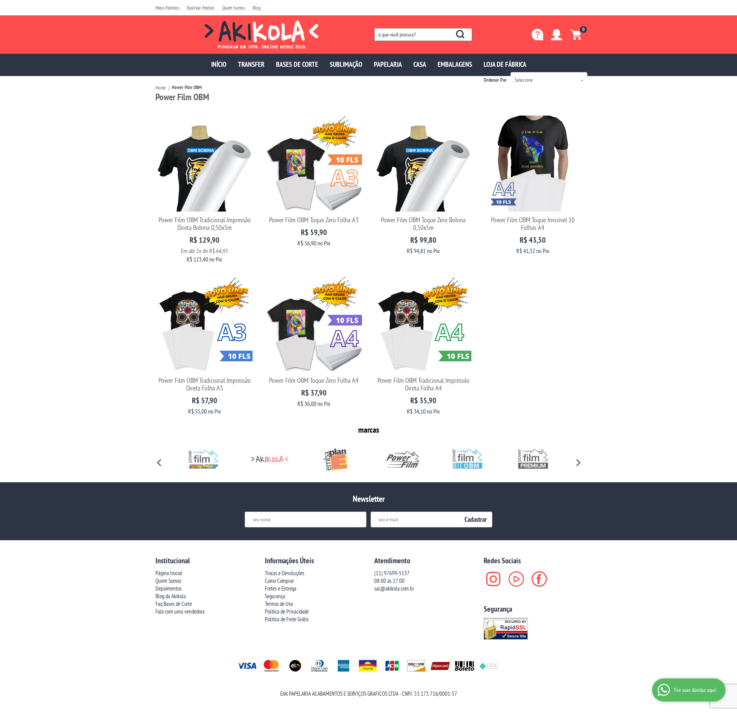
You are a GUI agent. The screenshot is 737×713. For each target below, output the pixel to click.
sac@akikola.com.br (394, 588)
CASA (419, 64)
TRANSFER (251, 64)
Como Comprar (279, 580)
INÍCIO (218, 64)
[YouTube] (516, 579)
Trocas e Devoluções (284, 573)
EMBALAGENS (455, 64)
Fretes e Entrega (280, 588)
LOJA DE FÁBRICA (505, 64)
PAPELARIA (388, 64)
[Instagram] (493, 579)
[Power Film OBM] (467, 459)
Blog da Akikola (170, 596)
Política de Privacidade (287, 611)
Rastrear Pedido (201, 8)
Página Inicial (168, 573)
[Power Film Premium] (533, 459)
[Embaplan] (335, 459)
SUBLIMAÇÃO (346, 64)
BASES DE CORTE (297, 64)
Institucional (172, 561)
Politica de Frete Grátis (287, 619)
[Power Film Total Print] (204, 459)
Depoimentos (168, 588)
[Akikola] (270, 459)
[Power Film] (401, 459)
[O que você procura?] (460, 34)
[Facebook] (539, 579)
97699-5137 (392, 573)
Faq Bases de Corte (173, 603)
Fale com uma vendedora (180, 611)
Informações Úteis (289, 561)
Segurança (275, 596)
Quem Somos (233, 8)
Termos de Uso (279, 603)
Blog (257, 8)
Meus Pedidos (167, 8)
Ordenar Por (495, 79)
